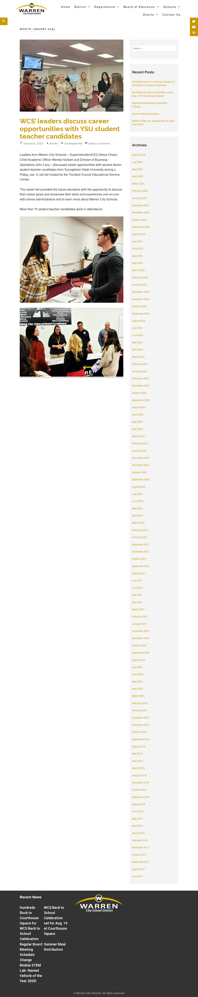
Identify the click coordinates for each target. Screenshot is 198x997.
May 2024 (137, 342)
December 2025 (140, 205)
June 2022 (137, 501)
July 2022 (137, 493)
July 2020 (137, 667)
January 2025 (139, 284)
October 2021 (139, 558)
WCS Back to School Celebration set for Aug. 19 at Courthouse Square (153, 94)
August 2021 (138, 573)
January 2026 (139, 198)
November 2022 (140, 464)
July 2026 (137, 162)
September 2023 (141, 400)
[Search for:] (154, 48)
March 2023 (138, 436)
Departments (104, 7)
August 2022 (138, 486)
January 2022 (139, 537)
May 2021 (137, 594)
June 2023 (137, 414)
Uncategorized (73, 143)
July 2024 (137, 327)
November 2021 (140, 551)
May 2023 (137, 421)
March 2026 (138, 183)
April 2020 (137, 688)
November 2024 (140, 299)
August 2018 (138, 804)
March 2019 (138, 768)
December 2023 (140, 378)
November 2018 (140, 782)
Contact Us (171, 14)
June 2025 (137, 248)
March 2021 (138, 609)
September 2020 (141, 652)
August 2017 (138, 869)
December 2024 (140, 291)
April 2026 (137, 176)
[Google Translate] (193, 32)
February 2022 (140, 530)
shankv (53, 143)
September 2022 (141, 479)
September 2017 (141, 861)
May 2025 (137, 255)
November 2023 (140, 385)
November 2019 (140, 724)
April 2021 (137, 602)
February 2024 (140, 363)
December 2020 (140, 630)
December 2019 (140, 717)
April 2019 (137, 760)
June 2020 (137, 674)
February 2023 (140, 443)
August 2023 (138, 407)
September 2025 (141, 226)
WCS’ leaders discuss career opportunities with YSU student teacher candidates (70, 128)
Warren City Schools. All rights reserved (100, 993)
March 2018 (138, 833)
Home (65, 7)
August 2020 (138, 659)
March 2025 (138, 270)
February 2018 (140, 840)
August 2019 (138, 746)
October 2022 (139, 472)
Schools (169, 7)
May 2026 (137, 169)
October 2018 (139, 789)
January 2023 (139, 450)
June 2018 (137, 811)
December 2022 (140, 457)
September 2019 (141, 739)
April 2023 (137, 429)
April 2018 (137, 825)
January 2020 (139, 710)
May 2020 (137, 681)
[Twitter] (193, 21)
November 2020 (140, 638)
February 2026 (140, 190)
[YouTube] (193, 27)
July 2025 (137, 241)
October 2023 (139, 392)
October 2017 (139, 854)
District (80, 7)
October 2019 (139, 731)
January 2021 (139, 623)
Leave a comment (99, 143)
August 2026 (138, 154)
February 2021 (140, 616)
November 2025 (140, 212)
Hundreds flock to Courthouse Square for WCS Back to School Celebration (153, 83)
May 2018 (137, 818)
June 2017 (137, 876)
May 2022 (137, 508)
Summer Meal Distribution (145, 113)
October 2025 (139, 219)
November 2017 (140, 847)
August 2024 (138, 320)
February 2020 (140, 703)
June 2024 (137, 335)
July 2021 (137, 580)
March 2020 (138, 695)
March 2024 (138, 356)
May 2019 (137, 753)
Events (148, 14)
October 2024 (139, 306)
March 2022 (138, 522)
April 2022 (137, 515)
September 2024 (141, 313)
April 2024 (137, 349)
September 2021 (141, 566)
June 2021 (137, 587)
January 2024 (139, 371)
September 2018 (141, 797)
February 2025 (140, 277)
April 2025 (137, 263)
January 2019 (139, 775)
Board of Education (139, 7)
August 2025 (138, 234)
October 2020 (139, 645)
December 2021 (140, 544)
